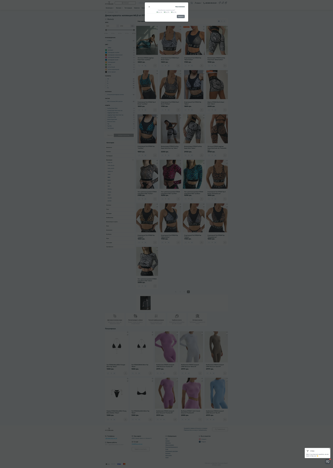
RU (175, 12)
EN (168, 12)
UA (161, 12)
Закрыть (181, 16)
